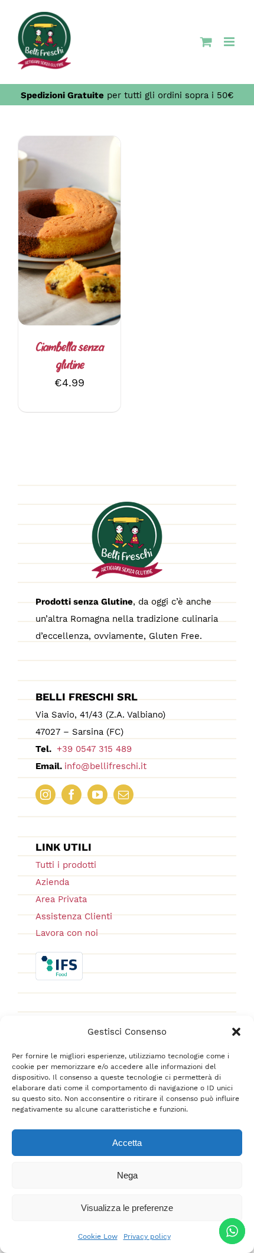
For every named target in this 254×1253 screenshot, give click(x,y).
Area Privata (61, 899)
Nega (127, 1175)
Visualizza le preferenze (127, 1208)
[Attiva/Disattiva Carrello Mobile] (206, 41)
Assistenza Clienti (73, 916)
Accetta (127, 1143)
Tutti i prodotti (65, 865)
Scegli (60, 226)
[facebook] (71, 794)
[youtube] (97, 794)
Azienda (52, 882)
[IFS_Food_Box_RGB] (59, 957)
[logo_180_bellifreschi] (127, 506)
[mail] (123, 794)
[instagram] (45, 794)
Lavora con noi (66, 933)
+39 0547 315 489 (93, 749)
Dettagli (69, 239)
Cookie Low (98, 1236)
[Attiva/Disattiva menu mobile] (230, 41)
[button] (236, 1032)
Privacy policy (147, 1236)
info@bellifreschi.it (105, 766)
